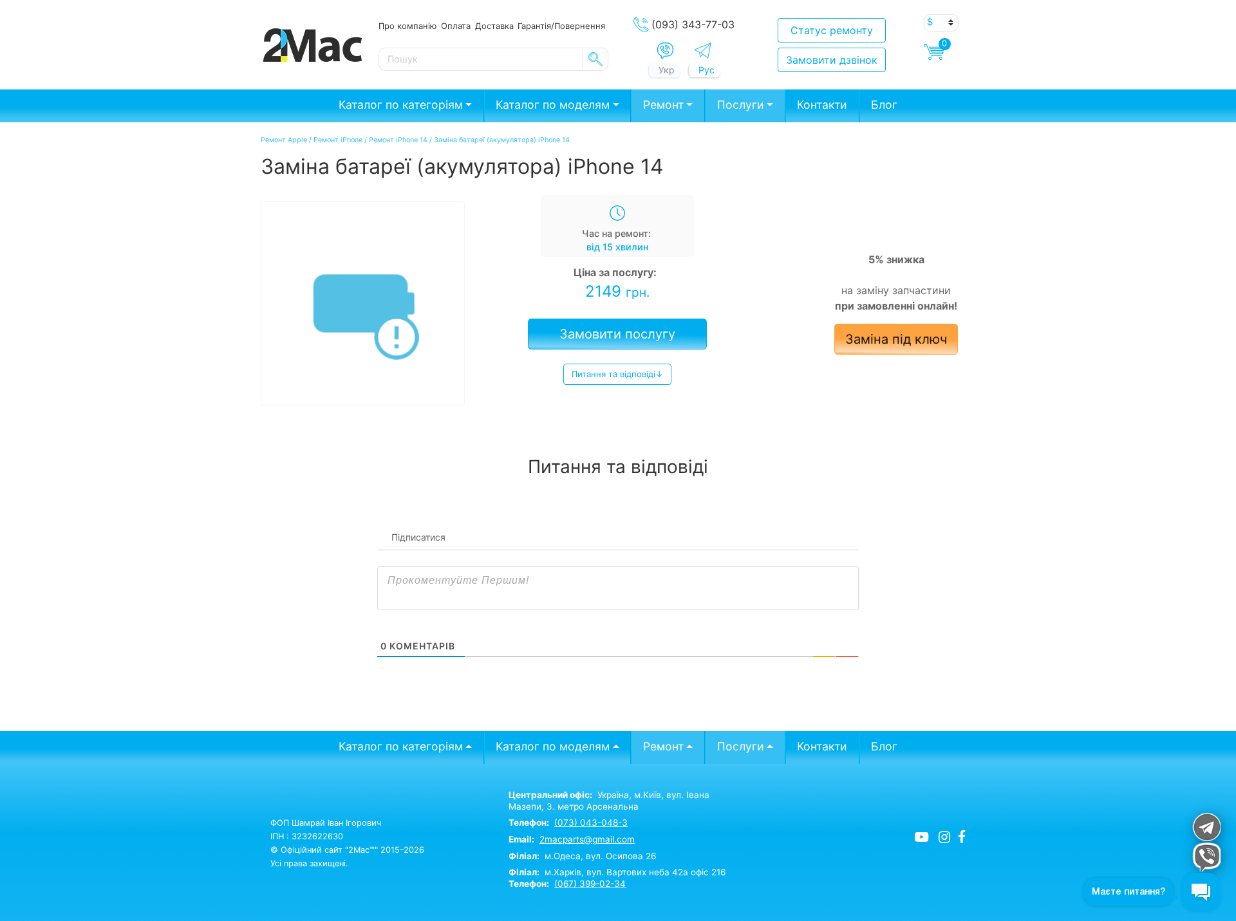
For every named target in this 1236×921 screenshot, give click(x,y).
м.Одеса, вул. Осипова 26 (582, 856)
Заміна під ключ (896, 339)
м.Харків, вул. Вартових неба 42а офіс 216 (617, 872)
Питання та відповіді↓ (617, 374)
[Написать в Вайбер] (665, 50)
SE (595, 59)
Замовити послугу (617, 334)
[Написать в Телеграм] (702, 50)
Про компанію (407, 26)
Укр (667, 69)
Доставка (494, 26)
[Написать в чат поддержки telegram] (1206, 826)
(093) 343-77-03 (693, 24)
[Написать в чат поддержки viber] (1206, 856)
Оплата (456, 26)
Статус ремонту (832, 30)
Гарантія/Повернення (561, 26)
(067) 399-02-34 (590, 884)
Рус (706, 69)
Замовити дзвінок (831, 59)
